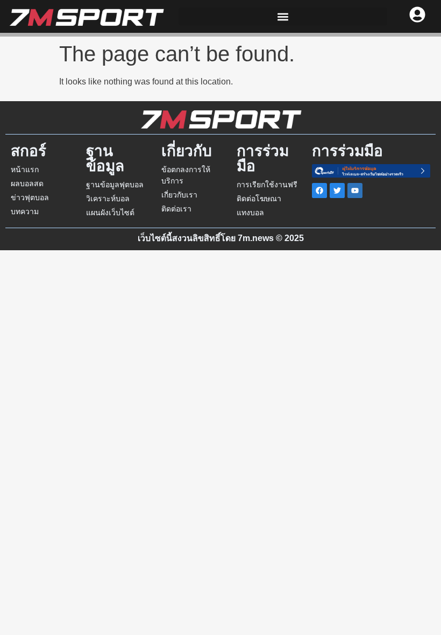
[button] (283, 16)
